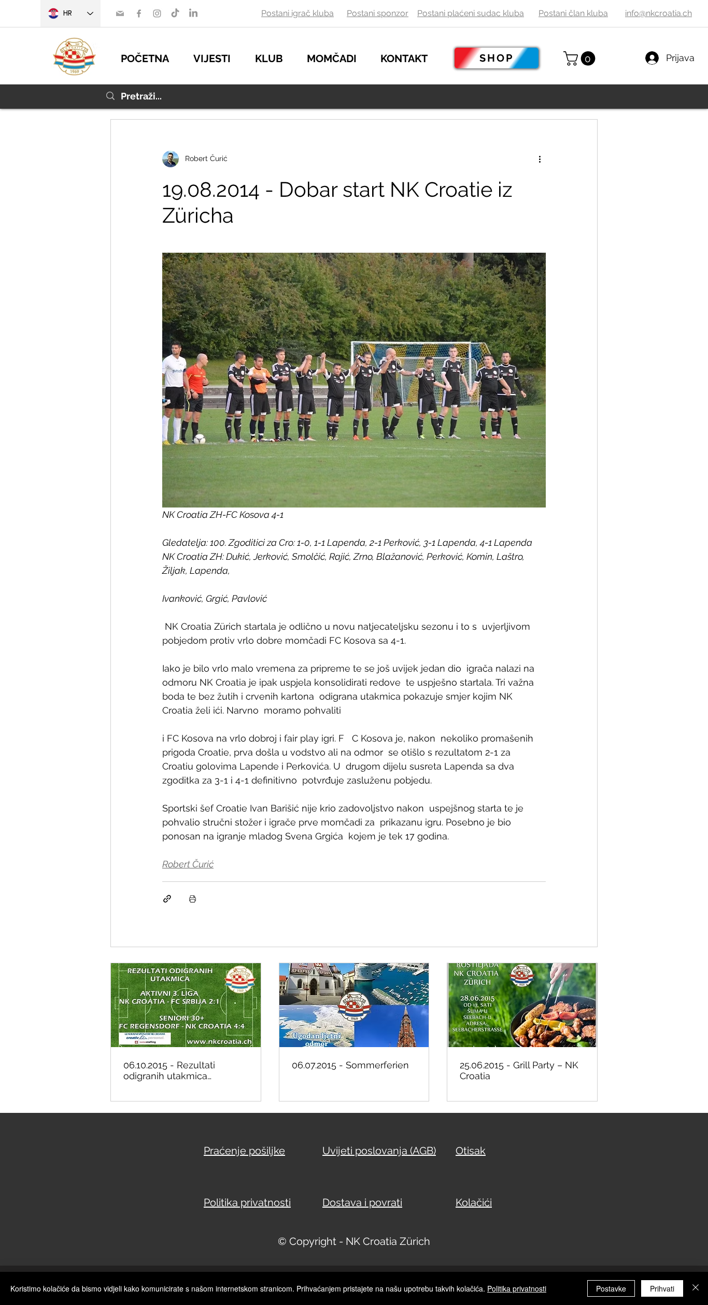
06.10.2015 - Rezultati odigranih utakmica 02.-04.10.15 (169, 1070)
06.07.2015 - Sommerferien (350, 1065)
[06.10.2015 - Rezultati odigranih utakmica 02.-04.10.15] (186, 1005)
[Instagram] (157, 13)
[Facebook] (139, 13)
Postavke (611, 1288)
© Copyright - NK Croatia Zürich (354, 1241)
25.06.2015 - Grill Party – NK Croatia (519, 1070)
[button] (219, 57)
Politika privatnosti (516, 1288)
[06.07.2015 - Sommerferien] (354, 1005)
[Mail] (120, 13)
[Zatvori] (695, 1288)
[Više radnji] (539, 159)
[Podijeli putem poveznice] (167, 899)
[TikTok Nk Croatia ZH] (175, 13)
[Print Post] (192, 899)
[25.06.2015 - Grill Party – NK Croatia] (522, 1005)
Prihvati (662, 1288)
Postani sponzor (377, 13)
